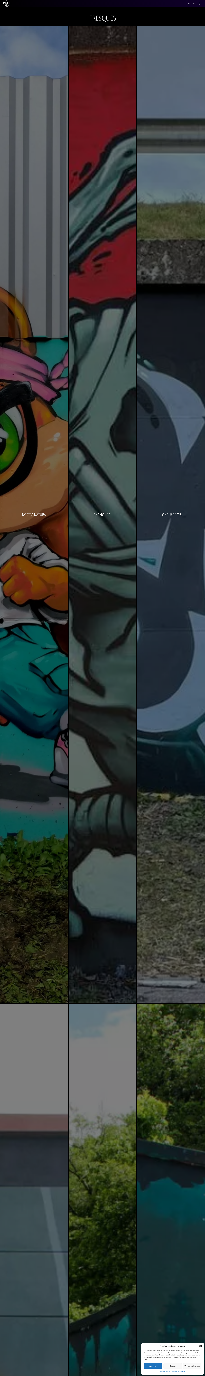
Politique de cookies (164, 1372)
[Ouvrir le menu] (188, 3)
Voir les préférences (192, 1366)
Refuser (173, 1366)
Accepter (152, 1366)
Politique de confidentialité (178, 1372)
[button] (200, 1346)
